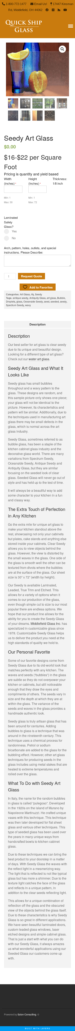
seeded (55, 301)
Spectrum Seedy (15, 305)
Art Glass (25, 294)
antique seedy (20, 298)
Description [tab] (37, 324)
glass (19, 301)
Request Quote (31, 276)
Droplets (10, 301)
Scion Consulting (27, 1014)
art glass (51, 298)
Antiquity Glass (37, 298)
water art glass (39, 359)
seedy (63, 301)
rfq (32, 294)
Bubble (61, 298)
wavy (28, 305)
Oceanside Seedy (33, 301)
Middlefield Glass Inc (45, 623)
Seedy (38, 294)
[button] (62, 49)
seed (46, 301)
